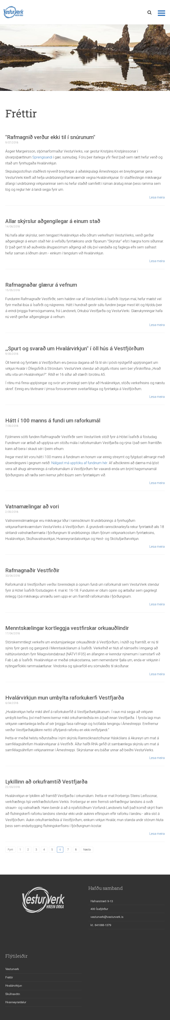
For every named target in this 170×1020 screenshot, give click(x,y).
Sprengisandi (42, 157)
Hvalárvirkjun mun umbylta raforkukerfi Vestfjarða (64, 698)
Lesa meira (157, 197)
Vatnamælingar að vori (32, 506)
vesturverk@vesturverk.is (107, 917)
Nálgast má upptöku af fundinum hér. (79, 463)
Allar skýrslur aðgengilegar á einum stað (52, 221)
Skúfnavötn (12, 994)
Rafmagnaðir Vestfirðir (32, 570)
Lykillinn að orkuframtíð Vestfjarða (46, 782)
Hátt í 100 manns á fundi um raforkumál (52, 421)
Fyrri (10, 849)
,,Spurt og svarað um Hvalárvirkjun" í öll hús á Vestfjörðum (74, 348)
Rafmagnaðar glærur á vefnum (41, 285)
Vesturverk (12, 969)
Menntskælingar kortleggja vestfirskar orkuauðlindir (67, 628)
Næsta (87, 849)
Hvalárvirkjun (13, 986)
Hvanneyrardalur (15, 1002)
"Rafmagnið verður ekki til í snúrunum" (50, 137)
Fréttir (9, 977)
